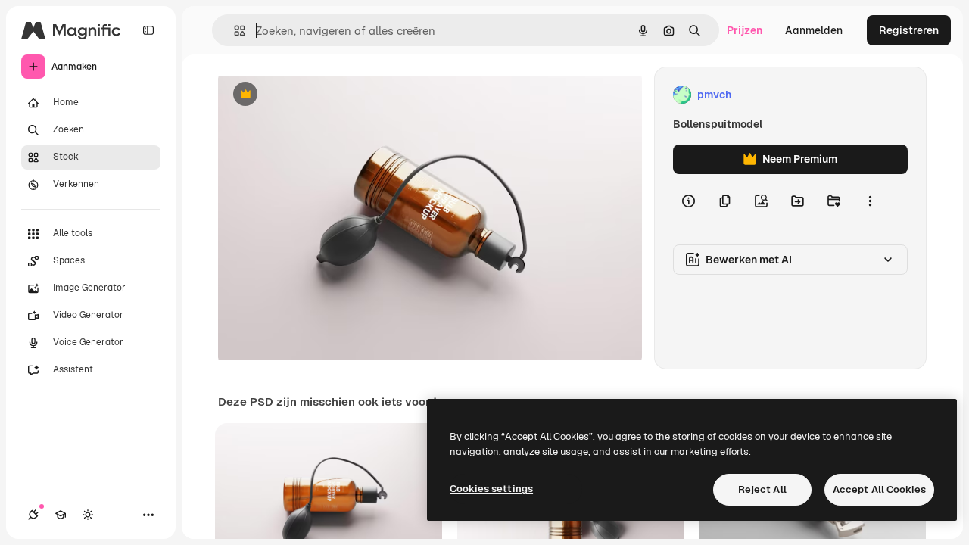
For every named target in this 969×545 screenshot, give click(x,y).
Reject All (762, 489)
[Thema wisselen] (88, 515)
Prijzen (744, 30)
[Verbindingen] (33, 515)
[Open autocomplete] (233, 30)
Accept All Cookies (879, 489)
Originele (317, 95)
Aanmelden (814, 30)
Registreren (909, 30)
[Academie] (60, 515)
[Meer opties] (870, 201)
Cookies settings (491, 488)
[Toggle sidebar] (148, 30)
